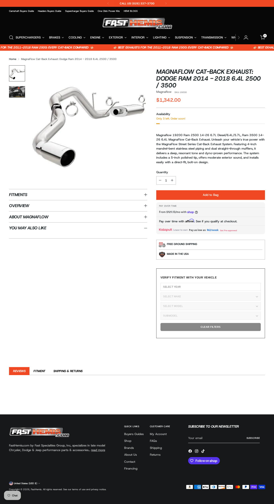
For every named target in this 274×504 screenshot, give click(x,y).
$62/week (212, 230)
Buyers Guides (134, 434)
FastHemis (36, 489)
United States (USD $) (25, 483)
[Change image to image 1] (17, 73)
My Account (158, 434)
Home (12, 59)
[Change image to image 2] (17, 92)
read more (98, 450)
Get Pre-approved (228, 230)
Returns (155, 455)
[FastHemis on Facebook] (190, 451)
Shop (127, 441)
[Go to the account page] (246, 37)
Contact (129, 462)
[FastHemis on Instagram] (197, 451)
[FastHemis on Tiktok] (203, 451)
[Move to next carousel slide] (261, 400)
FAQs (153, 441)
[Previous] (108, 3)
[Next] (165, 3)
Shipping (156, 448)
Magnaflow (164, 92)
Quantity (162, 172)
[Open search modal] (11, 37)
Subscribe (253, 438)
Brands (129, 448)
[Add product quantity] (172, 180)
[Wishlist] (254, 37)
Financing (130, 469)
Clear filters (211, 327)
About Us (130, 455)
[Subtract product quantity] (160, 180)
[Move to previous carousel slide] (252, 400)
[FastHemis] (137, 23)
